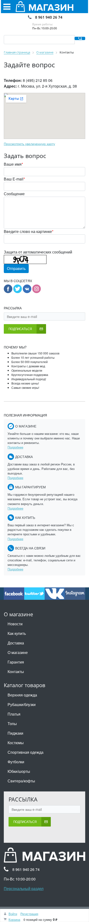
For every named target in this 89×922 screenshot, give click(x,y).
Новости (15, 624)
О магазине (18, 652)
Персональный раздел (23, 888)
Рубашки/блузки (22, 704)
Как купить (17, 633)
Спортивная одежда (25, 752)
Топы (12, 723)
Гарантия (16, 662)
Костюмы (16, 742)
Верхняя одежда (22, 695)
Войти (13, 913)
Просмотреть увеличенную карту (29, 143)
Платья (14, 714)
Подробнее (15, 447)
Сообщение (14, 193)
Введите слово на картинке (28, 231)
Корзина (14, 919)
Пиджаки (15, 733)
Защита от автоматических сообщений (38, 252)
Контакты (16, 671)
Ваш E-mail (14, 179)
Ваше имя (13, 164)
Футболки (16, 761)
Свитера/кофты (21, 781)
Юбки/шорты (19, 771)
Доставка (16, 643)
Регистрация (29, 913)
